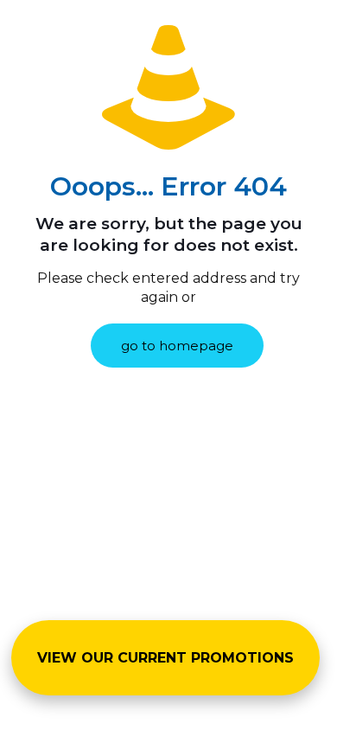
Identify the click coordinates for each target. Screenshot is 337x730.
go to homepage (177, 345)
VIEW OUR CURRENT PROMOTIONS (165, 658)
